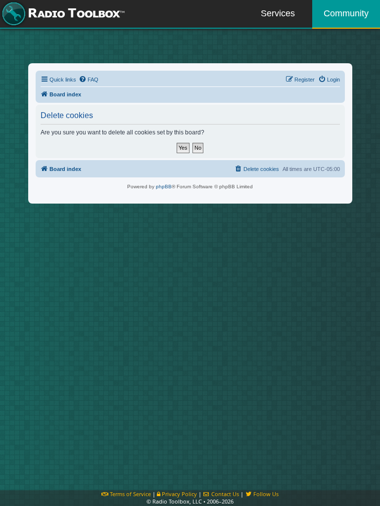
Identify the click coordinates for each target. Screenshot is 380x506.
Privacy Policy (178, 494)
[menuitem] (88, 79)
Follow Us (265, 494)
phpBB (164, 186)
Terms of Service (129, 494)
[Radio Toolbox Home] (62, 14)
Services (278, 13)
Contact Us (224, 494)
